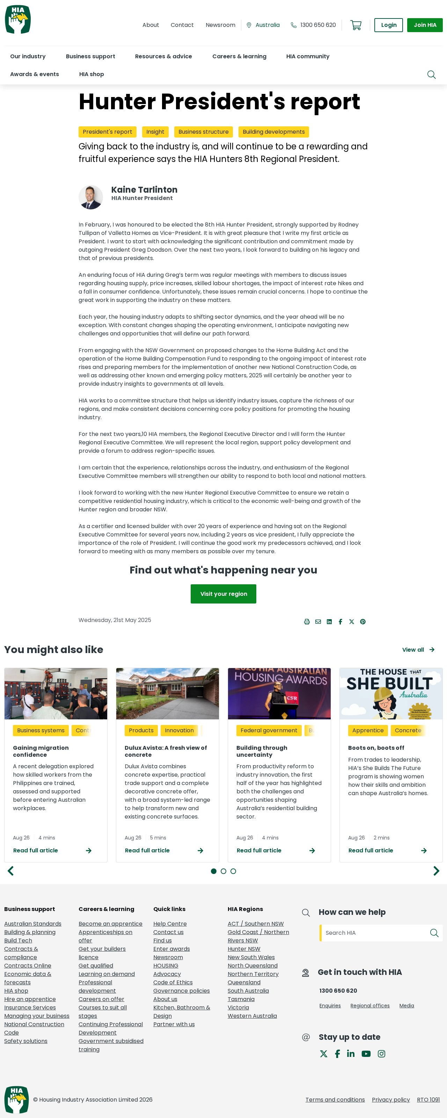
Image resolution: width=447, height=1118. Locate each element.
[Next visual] (436, 871)
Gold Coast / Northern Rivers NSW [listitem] (258, 936)
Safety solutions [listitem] (25, 1041)
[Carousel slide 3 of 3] (233, 871)
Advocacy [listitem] (167, 974)
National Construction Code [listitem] (34, 1028)
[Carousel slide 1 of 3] (214, 871)
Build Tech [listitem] (18, 940)
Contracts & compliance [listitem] (21, 953)
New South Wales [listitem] (251, 957)
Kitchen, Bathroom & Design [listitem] (181, 1012)
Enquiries (330, 1005)
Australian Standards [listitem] (32, 924)
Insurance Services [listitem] (30, 1008)
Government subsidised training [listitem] (111, 1045)
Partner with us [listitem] (174, 1024)
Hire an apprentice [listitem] (30, 999)
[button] (27, 56)
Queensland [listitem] (244, 982)
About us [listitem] (165, 999)
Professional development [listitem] (97, 986)
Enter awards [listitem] (171, 949)
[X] (327, 1053)
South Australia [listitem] (248, 991)
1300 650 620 (318, 25)
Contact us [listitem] (168, 932)
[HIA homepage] (17, 33)
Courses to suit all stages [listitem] (103, 1012)
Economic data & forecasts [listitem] (27, 978)
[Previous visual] (10, 871)
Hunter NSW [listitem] (244, 949)
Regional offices (370, 1005)
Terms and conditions (335, 1100)
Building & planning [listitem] (30, 932)
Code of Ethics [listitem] (173, 982)
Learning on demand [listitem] (107, 974)
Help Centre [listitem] (170, 924)
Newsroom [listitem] (168, 957)
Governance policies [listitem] (181, 991)
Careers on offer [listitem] (101, 999)
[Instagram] (384, 1053)
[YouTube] (368, 1053)
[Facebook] (340, 1053)
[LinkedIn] (353, 1053)
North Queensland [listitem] (253, 966)
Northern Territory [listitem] (253, 974)
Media (407, 1005)
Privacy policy (391, 1100)
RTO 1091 (428, 1100)
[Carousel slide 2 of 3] (223, 871)
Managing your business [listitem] (36, 1016)
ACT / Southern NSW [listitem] (256, 924)
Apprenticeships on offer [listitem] (105, 936)
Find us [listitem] (162, 940)
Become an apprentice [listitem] (110, 924)
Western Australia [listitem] (252, 1016)
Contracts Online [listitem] (27, 966)
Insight (155, 131)
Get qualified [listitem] (96, 966)
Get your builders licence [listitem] (102, 953)
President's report (107, 131)
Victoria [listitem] (238, 1008)
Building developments (274, 131)
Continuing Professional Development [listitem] (111, 1028)
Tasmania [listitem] (241, 999)
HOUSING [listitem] (165, 966)
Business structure (203, 131)
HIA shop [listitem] (16, 991)
